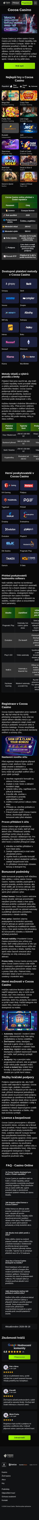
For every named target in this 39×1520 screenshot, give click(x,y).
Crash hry (25, 86)
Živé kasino (15, 86)
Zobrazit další (19, 1437)
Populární (5, 86)
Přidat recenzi (19, 1357)
